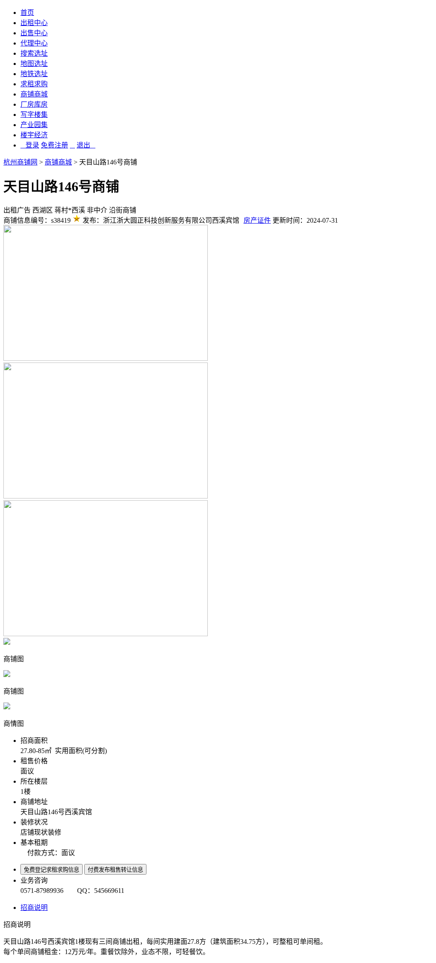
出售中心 (34, 33)
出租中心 (34, 22)
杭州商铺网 (20, 162)
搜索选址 (34, 53)
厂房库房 (34, 104)
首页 (27, 12)
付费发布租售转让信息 (115, 870)
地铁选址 (34, 73)
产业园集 (34, 124)
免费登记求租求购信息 (51, 870)
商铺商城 (34, 94)
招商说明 (34, 907)
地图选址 (34, 63)
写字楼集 (34, 114)
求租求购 (34, 84)
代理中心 (34, 43)
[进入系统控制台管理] (72, 145)
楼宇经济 (34, 135)
